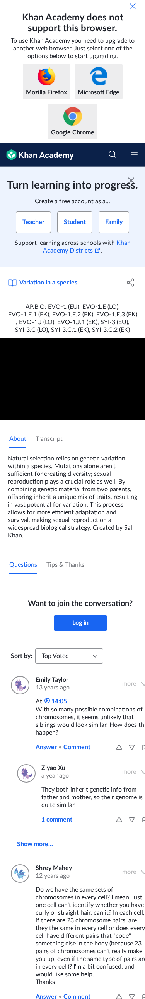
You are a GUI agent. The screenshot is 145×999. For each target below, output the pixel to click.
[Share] (130, 282)
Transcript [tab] (49, 439)
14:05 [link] (58, 701)
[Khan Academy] (37, 155)
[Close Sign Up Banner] (131, 180)
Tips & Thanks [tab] (65, 565)
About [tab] (17, 439)
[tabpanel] (72, 493)
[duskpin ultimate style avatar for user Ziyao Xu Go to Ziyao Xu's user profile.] (24, 773)
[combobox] (69, 656)
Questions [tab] (23, 565)
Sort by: (21, 656)
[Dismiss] (132, 6)
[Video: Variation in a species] (72, 379)
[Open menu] (134, 154)
